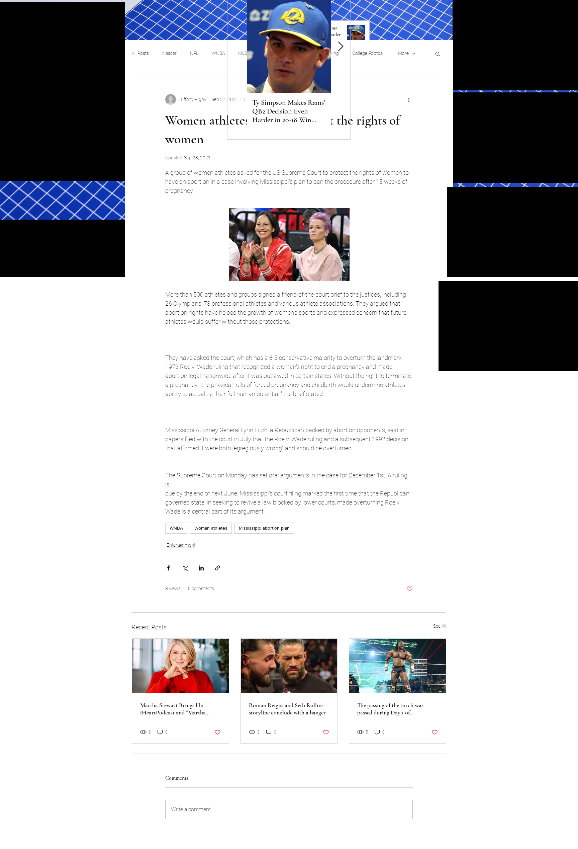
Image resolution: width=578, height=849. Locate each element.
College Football (368, 53)
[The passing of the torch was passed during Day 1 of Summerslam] (397, 666)
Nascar (169, 53)
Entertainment (181, 545)
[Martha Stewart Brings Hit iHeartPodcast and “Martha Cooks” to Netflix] (180, 666)
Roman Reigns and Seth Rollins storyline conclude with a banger (287, 708)
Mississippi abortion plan (264, 528)
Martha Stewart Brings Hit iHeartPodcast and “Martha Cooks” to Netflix (173, 708)
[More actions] (409, 99)
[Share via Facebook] (168, 568)
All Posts (140, 53)
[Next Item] (341, 47)
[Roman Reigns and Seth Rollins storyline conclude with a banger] (289, 666)
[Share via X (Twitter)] (185, 568)
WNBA (218, 53)
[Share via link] (217, 568)
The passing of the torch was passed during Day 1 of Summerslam (390, 708)
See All (439, 626)
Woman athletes (210, 528)
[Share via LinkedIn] (201, 568)
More (403, 53)
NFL (194, 53)
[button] (438, 53)
